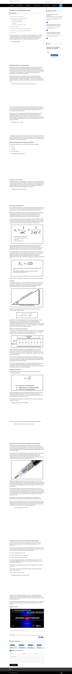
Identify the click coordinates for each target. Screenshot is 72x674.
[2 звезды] (15, 635)
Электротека (54, 5)
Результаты (54, 57)
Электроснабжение (36, 5)
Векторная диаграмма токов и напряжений (22, 647)
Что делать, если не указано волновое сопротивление (20, 30)
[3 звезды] (19, 635)
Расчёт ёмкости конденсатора (39, 647)
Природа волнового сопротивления (16, 16)
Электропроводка (19, 5)
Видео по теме (13, 32)
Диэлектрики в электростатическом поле (31, 647)
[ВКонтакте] (39, 637)
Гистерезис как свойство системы (13, 647)
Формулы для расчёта (14, 26)
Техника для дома (46, 5)
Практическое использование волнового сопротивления (20, 28)
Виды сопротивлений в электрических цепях (18, 18)
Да (48, 51)
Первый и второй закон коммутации (53, 33)
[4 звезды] (23, 635)
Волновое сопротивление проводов (18, 24)
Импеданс (14, 23)
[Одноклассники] (40, 637)
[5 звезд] (27, 635)
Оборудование (28, 5)
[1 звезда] (11, 635)
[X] (42, 637)
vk (61, 672)
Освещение (12, 5)
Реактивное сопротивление (17, 21)
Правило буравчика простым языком (53, 25)
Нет (48, 52)
